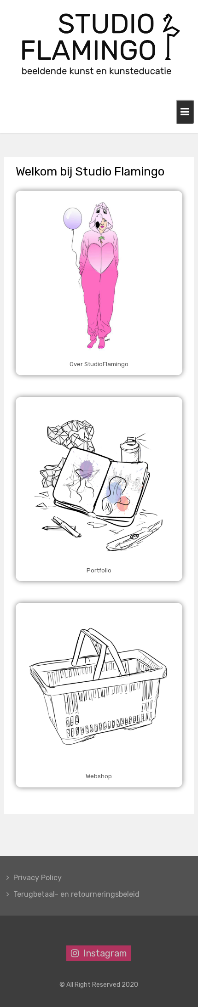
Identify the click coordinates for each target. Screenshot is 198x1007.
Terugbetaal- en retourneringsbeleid (76, 894)
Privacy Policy (37, 877)
